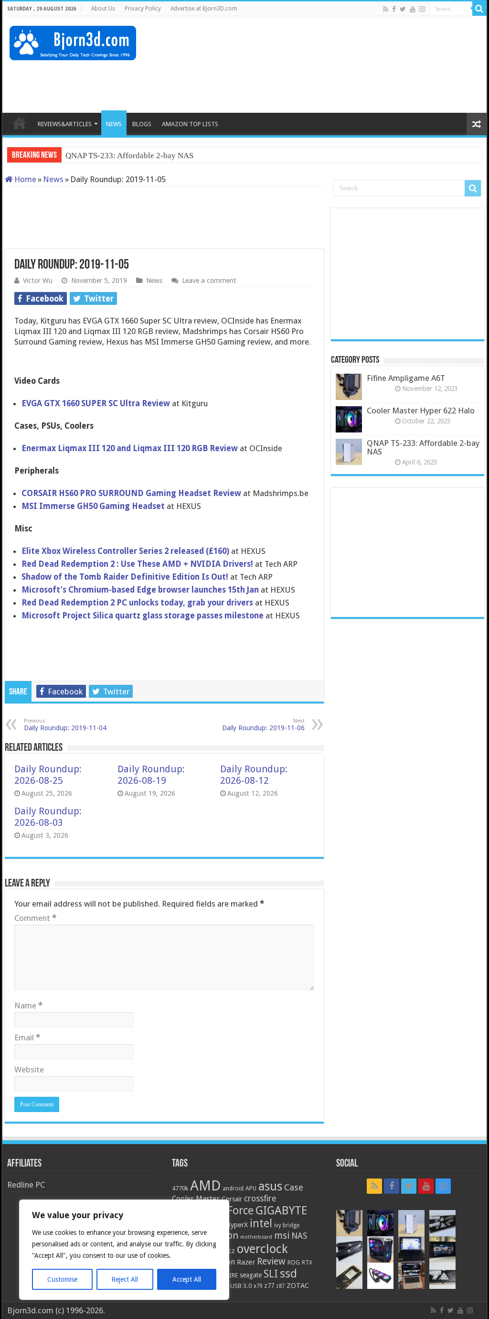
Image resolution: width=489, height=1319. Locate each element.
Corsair (232, 1199)
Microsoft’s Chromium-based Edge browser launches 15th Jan (140, 590)
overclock (262, 1249)
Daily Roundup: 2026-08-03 (48, 816)
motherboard (256, 1237)
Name (28, 1005)
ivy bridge (286, 1225)
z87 (280, 1286)
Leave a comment (209, 280)
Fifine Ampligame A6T (406, 378)
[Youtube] (412, 9)
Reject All (124, 1279)
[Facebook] (394, 9)
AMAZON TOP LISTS (190, 124)
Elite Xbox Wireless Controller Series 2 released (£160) (126, 551)
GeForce (234, 1210)
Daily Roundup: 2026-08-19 (151, 774)
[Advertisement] (305, 81)
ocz (229, 1250)
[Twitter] (403, 9)
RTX (307, 1262)
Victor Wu (38, 280)
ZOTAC (298, 1285)
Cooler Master (196, 1198)
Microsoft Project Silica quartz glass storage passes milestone (142, 615)
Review (271, 1261)
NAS (299, 1236)
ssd (288, 1273)
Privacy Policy (143, 8)
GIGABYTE (281, 1210)
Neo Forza (82, 155)
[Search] (479, 8)
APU (250, 1188)
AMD (205, 1186)
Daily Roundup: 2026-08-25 (48, 774)
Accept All (186, 1279)
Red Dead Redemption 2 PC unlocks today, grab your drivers (137, 602)
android (233, 1188)
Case (293, 1187)
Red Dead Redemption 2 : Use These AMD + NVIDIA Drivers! (138, 564)
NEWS (114, 124)
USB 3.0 (241, 1285)
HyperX (236, 1225)
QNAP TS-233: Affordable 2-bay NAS (423, 447)
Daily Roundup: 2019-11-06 (263, 725)
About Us (103, 8)
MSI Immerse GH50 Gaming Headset (94, 506)
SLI (271, 1274)
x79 (258, 1286)
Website (29, 1069)
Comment (35, 918)
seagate (251, 1275)
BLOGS (141, 124)
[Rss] (385, 9)
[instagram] (422, 9)
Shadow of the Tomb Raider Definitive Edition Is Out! (125, 577)
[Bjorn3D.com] (73, 41)
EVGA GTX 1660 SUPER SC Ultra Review (95, 403)
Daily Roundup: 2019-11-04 (65, 725)
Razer (246, 1262)
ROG (293, 1262)
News (53, 179)
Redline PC (26, 1184)
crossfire (260, 1198)
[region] (124, 1250)
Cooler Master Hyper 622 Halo (421, 410)
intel (261, 1223)
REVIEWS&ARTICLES (65, 124)
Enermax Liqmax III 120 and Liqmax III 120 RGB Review (129, 448)
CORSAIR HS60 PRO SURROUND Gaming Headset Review (132, 493)
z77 (269, 1285)
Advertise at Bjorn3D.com (203, 8)
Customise (62, 1279)
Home (24, 179)
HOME (19, 123)
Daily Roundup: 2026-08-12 (253, 774)
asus (270, 1186)
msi (281, 1235)
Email (27, 1037)
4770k (180, 1188)
